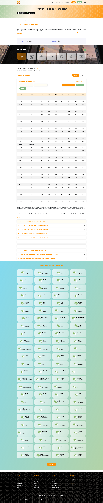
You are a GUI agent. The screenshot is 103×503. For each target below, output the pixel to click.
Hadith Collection (20, 485)
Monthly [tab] (75, 75)
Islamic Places (19, 490)
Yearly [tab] (83, 75)
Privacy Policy (77, 499)
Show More (51, 464)
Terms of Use (83, 499)
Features (43, 495)
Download (79, 84)
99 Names (36, 490)
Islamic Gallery (37, 483)
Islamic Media (36, 487)
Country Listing (49, 495)
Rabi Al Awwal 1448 (30, 81)
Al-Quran (18, 481)
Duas (18, 487)
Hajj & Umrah (54, 483)
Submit (22, 88)
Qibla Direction (19, 483)
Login (73, 2)
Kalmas (35, 489)
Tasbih (35, 485)
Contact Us (67, 2)
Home (53, 2)
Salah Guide (54, 481)
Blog (62, 2)
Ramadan (18, 489)
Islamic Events (37, 481)
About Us (58, 2)
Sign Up (79, 2)
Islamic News (54, 485)
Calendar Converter (55, 487)
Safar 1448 (22, 81)
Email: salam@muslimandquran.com (77, 479)
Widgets (53, 489)
